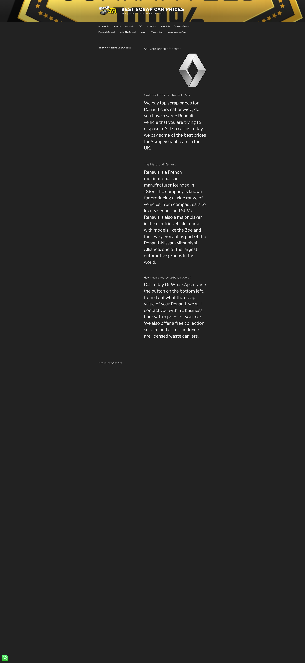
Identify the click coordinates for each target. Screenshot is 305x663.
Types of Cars (156, 32)
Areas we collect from (177, 32)
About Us (117, 26)
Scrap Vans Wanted (181, 26)
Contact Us (129, 26)
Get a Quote (151, 26)
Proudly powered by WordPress (110, 363)
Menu (143, 32)
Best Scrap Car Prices (152, 9)
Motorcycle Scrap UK (106, 32)
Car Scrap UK (103, 26)
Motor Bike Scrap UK (128, 32)
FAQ (140, 26)
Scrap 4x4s (165, 26)
